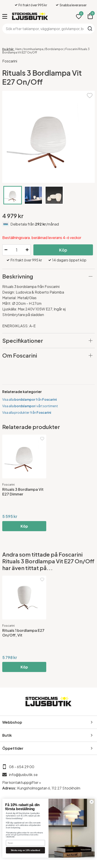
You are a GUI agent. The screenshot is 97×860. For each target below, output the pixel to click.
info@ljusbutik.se (23, 774)
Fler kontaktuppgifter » (21, 782)
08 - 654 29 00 (21, 766)
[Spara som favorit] (89, 95)
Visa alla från (29, 399)
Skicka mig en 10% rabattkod (25, 850)
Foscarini (9, 61)
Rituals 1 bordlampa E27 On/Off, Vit (23, 632)
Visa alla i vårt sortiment (30, 406)
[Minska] (5, 250)
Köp (63, 249)
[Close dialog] (92, 802)
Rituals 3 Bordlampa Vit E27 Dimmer (23, 491)
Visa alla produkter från (26, 412)
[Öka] (27, 250)
